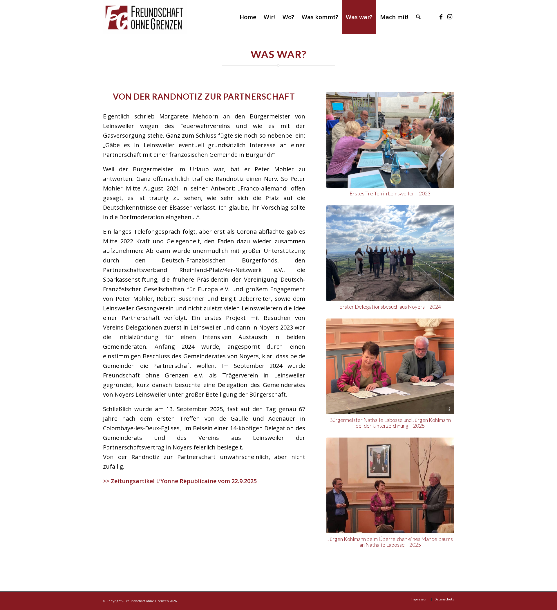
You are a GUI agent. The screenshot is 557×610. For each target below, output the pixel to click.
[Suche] (418, 17)
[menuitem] (248, 17)
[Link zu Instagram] (449, 16)
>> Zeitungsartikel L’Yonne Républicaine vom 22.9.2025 (180, 481)
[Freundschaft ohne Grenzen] (145, 17)
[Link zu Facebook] (441, 16)
